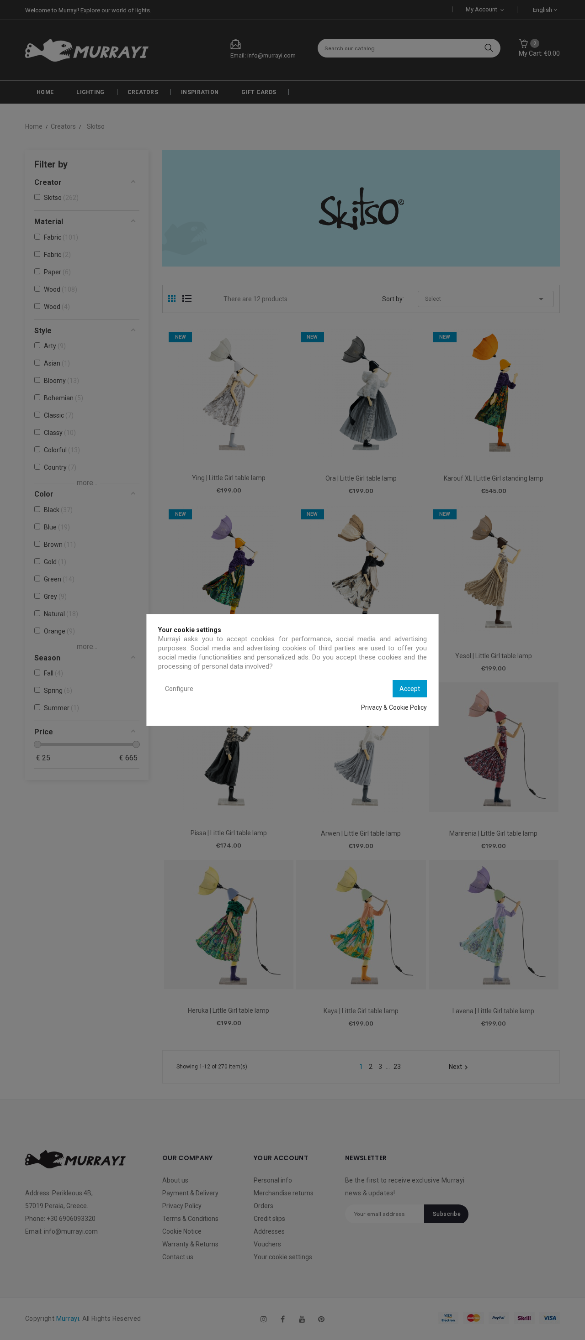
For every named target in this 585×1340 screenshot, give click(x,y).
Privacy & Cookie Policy (394, 707)
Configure (179, 688)
